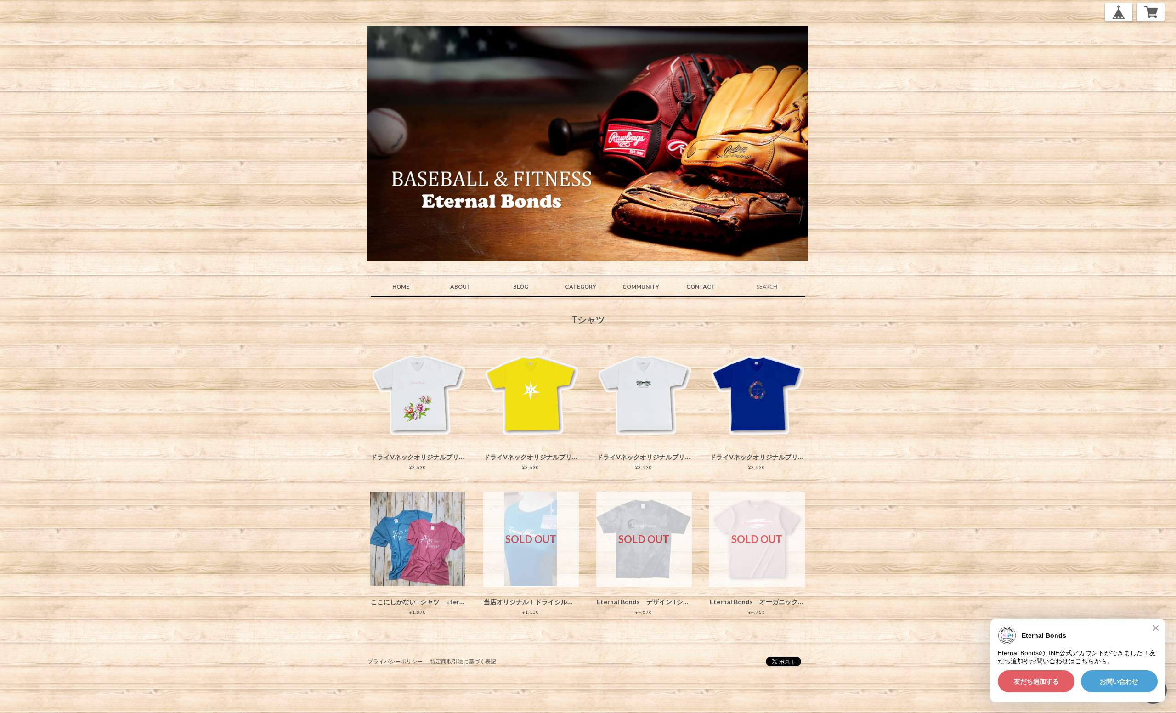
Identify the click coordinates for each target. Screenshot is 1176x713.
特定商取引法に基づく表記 (463, 661)
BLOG (520, 286)
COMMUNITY (640, 286)
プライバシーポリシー (395, 661)
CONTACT (700, 286)
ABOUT (460, 286)
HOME (400, 286)
